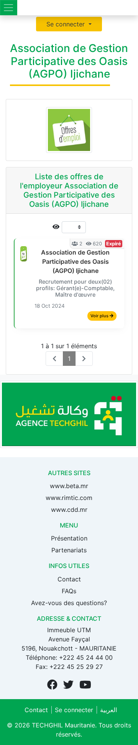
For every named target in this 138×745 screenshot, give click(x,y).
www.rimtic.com (69, 498)
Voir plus (100, 315)
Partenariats (69, 550)
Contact (69, 579)
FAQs (69, 591)
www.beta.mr (69, 486)
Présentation (69, 538)
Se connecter (66, 24)
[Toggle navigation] (8, 7)
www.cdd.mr (69, 509)
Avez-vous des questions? (69, 603)
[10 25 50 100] (69, 227)
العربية (108, 710)
